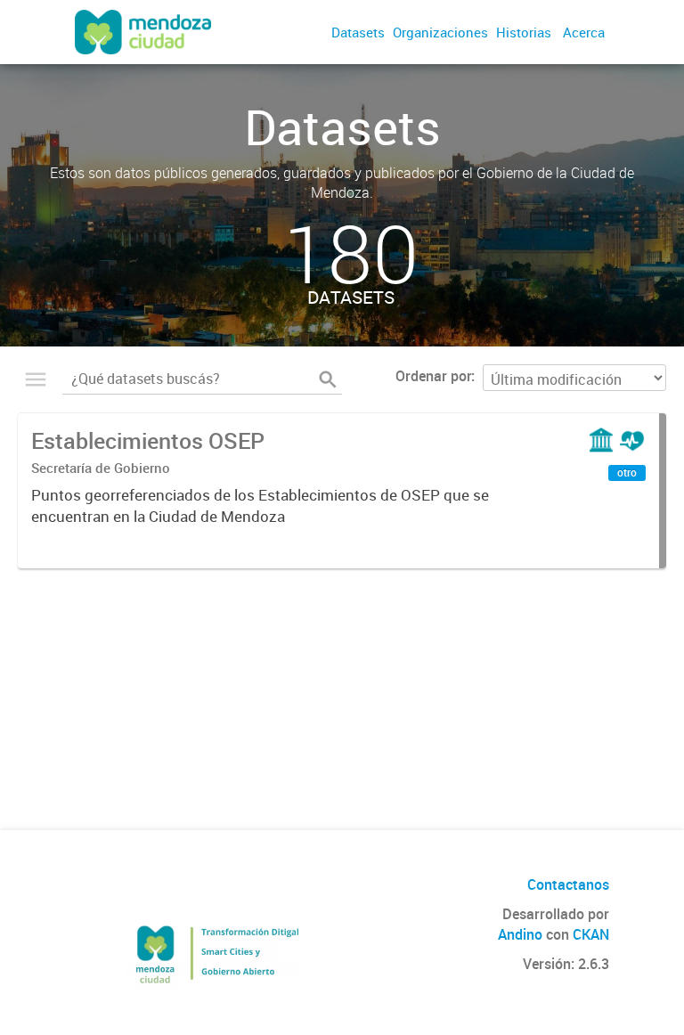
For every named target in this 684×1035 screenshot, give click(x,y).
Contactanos (568, 884)
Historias (523, 32)
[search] (328, 379)
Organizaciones (440, 32)
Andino (520, 934)
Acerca (584, 32)
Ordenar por (433, 376)
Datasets (358, 32)
